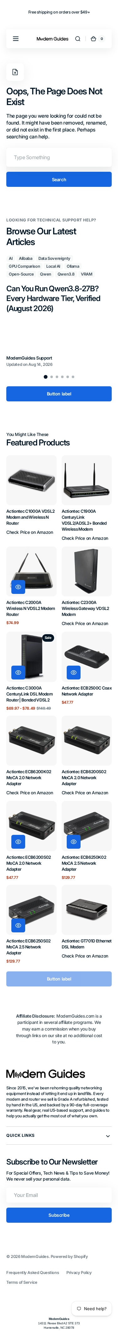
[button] (16, 39)
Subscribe (58, 1215)
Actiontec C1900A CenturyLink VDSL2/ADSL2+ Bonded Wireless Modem (84, 520)
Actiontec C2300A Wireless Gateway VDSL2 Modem (85, 608)
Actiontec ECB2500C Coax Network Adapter (87, 690)
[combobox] (59, 157)
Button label (59, 393)
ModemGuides (34, 1256)
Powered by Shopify (69, 1256)
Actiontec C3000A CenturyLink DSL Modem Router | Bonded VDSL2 (29, 693)
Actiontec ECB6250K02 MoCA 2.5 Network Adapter (84, 863)
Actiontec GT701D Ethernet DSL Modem (87, 943)
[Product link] (31, 498)
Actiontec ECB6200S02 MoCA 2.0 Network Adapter (84, 777)
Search (59, 179)
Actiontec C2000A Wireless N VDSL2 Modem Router (30, 608)
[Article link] (59, 311)
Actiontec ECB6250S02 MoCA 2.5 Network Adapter (28, 946)
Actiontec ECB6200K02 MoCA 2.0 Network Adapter (28, 777)
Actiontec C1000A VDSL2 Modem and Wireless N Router (30, 517)
